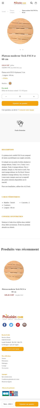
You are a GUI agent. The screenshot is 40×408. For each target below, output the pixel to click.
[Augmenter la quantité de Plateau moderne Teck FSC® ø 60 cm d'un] (35, 96)
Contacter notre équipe (26, 110)
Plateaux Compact (12, 11)
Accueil (4, 11)
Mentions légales (7, 381)
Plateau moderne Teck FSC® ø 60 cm (14, 290)
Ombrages (4, 363)
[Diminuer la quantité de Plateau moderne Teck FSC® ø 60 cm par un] (4, 96)
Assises (4, 358)
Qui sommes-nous (7, 377)
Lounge (4, 365)
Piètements (5, 361)
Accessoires (5, 368)
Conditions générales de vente (10, 379)
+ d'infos (5, 78)
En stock (14, 89)
